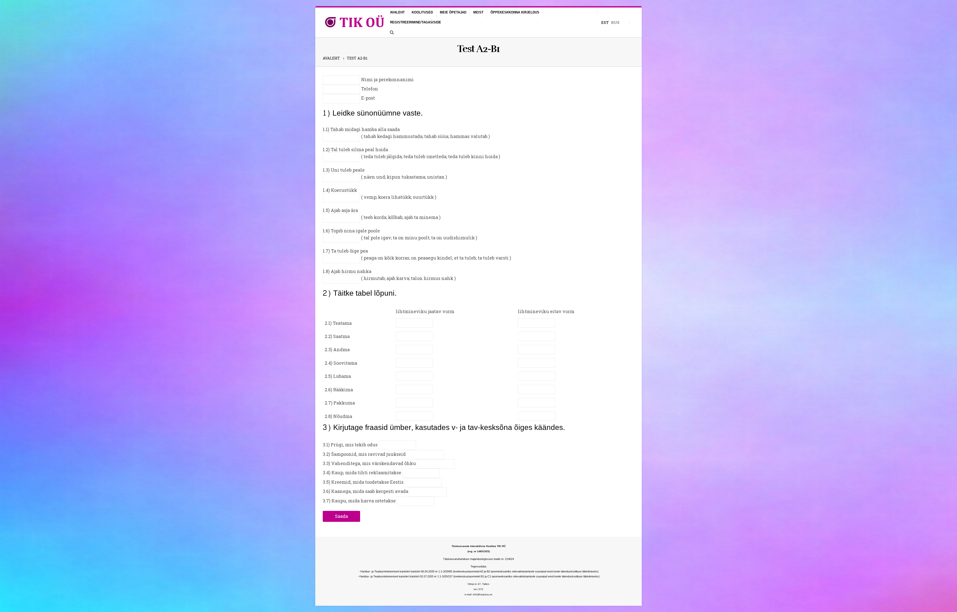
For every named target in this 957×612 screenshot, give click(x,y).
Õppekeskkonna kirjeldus (514, 12)
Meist (478, 12)
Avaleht (397, 12)
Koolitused (422, 12)
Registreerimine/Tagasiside (415, 22)
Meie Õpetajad (453, 12)
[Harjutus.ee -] (355, 22)
